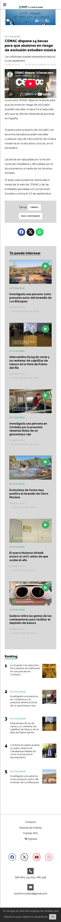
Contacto (30, 822)
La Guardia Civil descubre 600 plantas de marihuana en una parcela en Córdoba (25, 670)
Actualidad (12, 36)
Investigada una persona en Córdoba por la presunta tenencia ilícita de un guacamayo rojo (28, 429)
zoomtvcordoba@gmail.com (30, 893)
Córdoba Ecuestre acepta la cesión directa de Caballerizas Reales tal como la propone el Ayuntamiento (25, 751)
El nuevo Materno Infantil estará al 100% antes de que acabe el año (28, 556)
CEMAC (34, 207)
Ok (52, 916)
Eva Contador (30, 216)
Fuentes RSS (30, 833)
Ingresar (32, 838)
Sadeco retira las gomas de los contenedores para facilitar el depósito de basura (30, 619)
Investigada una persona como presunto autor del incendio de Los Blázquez (30, 297)
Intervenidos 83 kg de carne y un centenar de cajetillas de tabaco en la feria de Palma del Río (29, 362)
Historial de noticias (30, 827)
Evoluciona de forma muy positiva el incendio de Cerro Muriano (28, 493)
